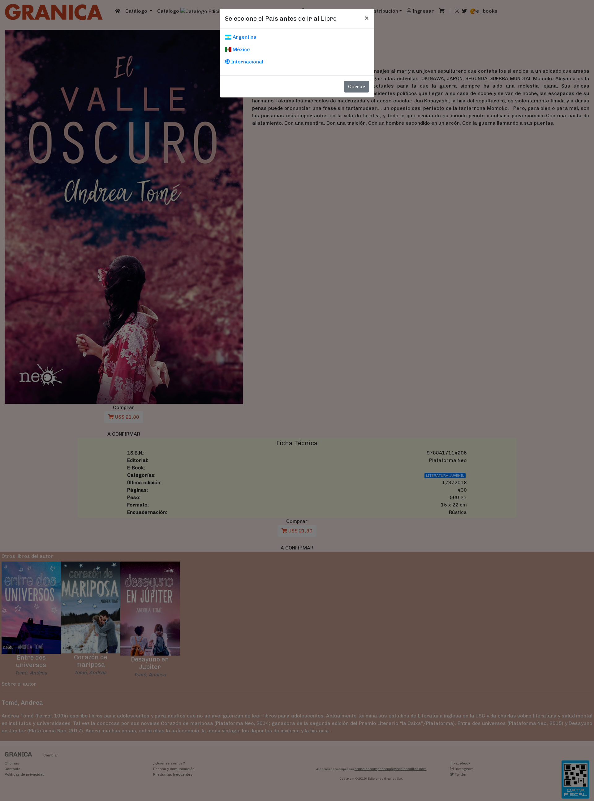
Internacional (246, 62)
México (240, 49)
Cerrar (356, 86)
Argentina (243, 37)
